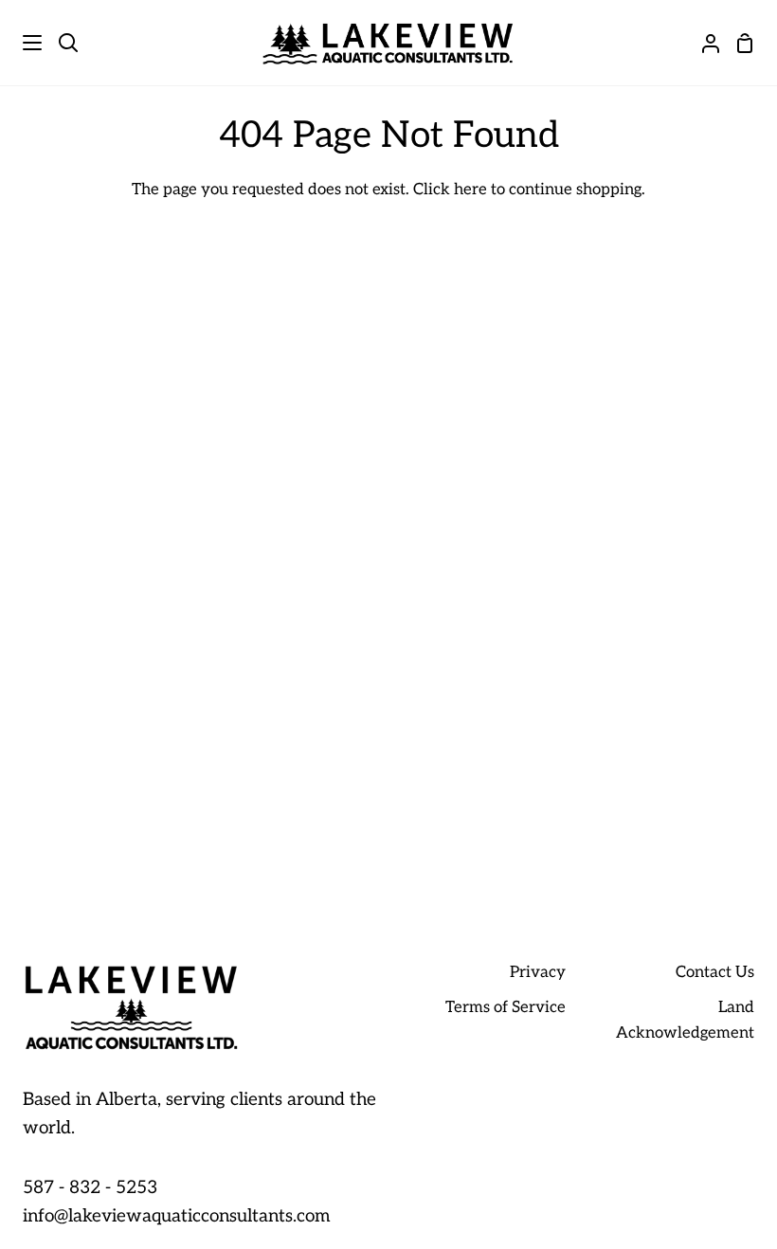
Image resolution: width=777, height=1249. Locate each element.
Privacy (538, 972)
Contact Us (715, 972)
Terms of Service (505, 1007)
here (470, 189)
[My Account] (703, 42)
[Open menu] (22, 42)
